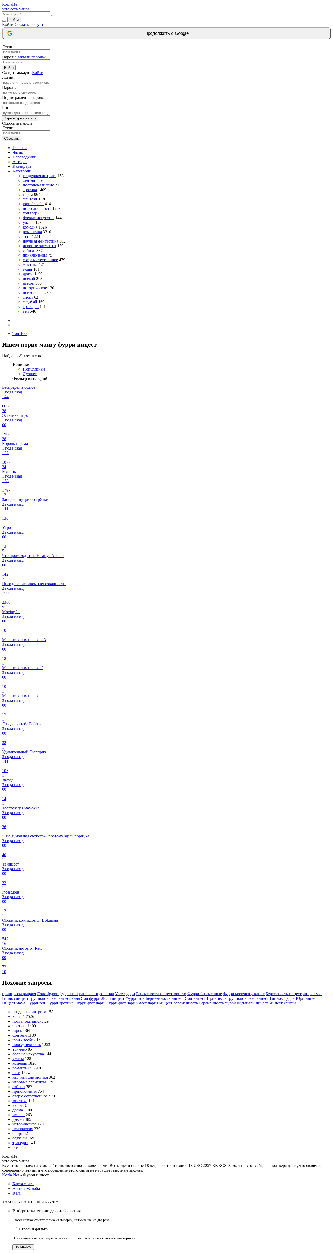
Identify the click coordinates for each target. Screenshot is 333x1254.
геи (26, 311)
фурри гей (69, 993)
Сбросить (11, 138)
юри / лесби (33, 204)
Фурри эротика (59, 1003)
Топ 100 (19, 333)
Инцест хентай (282, 1003)
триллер (30, 213)
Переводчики (24, 157)
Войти (14, 20)
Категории (21, 171)
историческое (35, 288)
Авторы (19, 161)
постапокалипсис (38, 185)
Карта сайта (23, 1184)
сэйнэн (29, 250)
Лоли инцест (112, 998)
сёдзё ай (30, 302)
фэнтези (30, 199)
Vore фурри (125, 993)
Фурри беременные (204, 993)
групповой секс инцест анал (54, 998)
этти (27, 236)
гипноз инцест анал (96, 993)
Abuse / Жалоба (26, 1188)
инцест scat (312, 993)
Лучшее (30, 374)
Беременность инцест (165, 998)
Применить (23, 1247)
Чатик (17, 152)
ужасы (28, 222)
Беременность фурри (217, 1003)
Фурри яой (135, 998)
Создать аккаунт (29, 24)
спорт (28, 297)
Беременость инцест (284, 993)
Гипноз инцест (15, 998)
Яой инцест (195, 998)
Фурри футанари (89, 1003)
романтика (32, 232)
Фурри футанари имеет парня (131, 1003)
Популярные (34, 369)
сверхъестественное (40, 260)
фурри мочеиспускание (244, 993)
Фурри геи (35, 1003)
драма (28, 274)
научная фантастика (40, 241)
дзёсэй (28, 283)
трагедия (31, 306)
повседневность (37, 208)
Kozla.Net (10, 1175)
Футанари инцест (252, 1003)
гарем (28, 194)
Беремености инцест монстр (161, 993)
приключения (35, 255)
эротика (30, 189)
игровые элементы (39, 246)
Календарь (21, 166)
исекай (29, 278)
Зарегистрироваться (20, 118)
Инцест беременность (178, 1003)
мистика (30, 264)
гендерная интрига (39, 175)
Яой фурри (90, 998)
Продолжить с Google (167, 33)
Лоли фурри (48, 993)
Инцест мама (13, 1003)
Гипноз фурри (282, 998)
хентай (29, 180)
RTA (16, 1193)
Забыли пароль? (31, 57)
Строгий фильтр (33, 1229)
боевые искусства (38, 218)
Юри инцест (307, 998)
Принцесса (216, 998)
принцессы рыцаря (19, 993)
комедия (30, 227)
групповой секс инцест (248, 998)
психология (33, 292)
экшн (27, 269)
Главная (19, 147)
